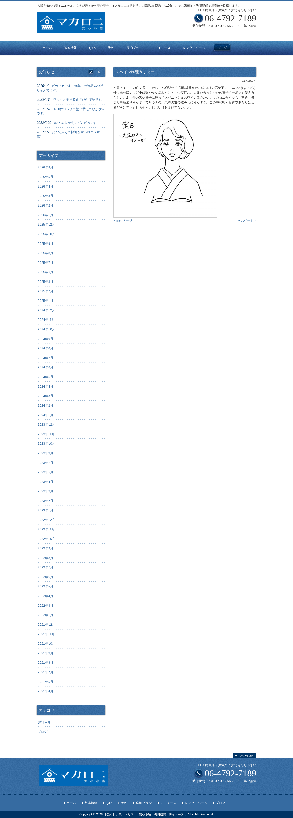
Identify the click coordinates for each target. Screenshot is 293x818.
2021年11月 (46, 634)
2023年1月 (45, 510)
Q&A (109, 803)
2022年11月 (46, 529)
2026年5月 (45, 177)
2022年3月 (45, 605)
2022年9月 (45, 548)
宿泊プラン (144, 803)
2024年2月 (45, 405)
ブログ (42, 731)
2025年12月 (46, 224)
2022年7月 (45, 567)
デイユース (168, 803)
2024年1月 (45, 415)
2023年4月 (45, 482)
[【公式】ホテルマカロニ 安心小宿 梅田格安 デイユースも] (71, 31)
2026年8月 (45, 167)
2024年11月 (46, 319)
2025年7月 (45, 262)
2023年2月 (45, 501)
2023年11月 (46, 434)
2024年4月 (45, 386)
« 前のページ (122, 220)
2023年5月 (45, 472)
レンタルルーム (196, 803)
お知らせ (44, 722)
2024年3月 (45, 396)
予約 (124, 803)
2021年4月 (45, 691)
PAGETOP (246, 756)
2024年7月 (45, 358)
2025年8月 (45, 253)
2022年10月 (46, 539)
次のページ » (247, 220)
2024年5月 (45, 377)
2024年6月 (45, 367)
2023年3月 (45, 491)
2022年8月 (45, 558)
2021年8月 (45, 662)
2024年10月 (46, 329)
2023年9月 (45, 453)
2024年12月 (46, 310)
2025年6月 (45, 272)
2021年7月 (45, 672)
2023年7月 (45, 463)
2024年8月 (45, 348)
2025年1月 (45, 300)
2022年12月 (46, 520)
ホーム (71, 803)
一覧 (97, 72)
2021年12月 (46, 624)
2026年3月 (45, 196)
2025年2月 (45, 291)
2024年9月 (45, 339)
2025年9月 (45, 243)
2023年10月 (46, 443)
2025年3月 (45, 281)
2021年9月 (45, 653)
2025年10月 (46, 234)
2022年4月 (45, 596)
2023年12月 (46, 424)
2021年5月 (45, 682)
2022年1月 (45, 615)
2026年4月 (45, 186)
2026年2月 (45, 205)
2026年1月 (45, 215)
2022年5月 (45, 586)
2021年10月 (46, 643)
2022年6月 (45, 577)
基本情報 (90, 803)
